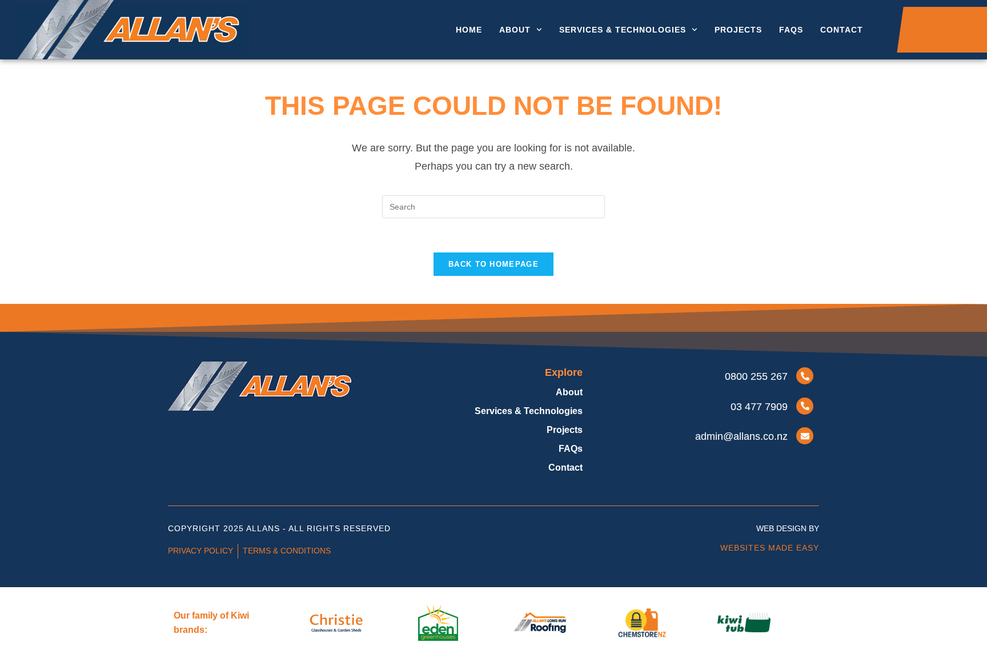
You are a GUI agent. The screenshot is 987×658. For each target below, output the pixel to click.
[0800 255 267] (804, 375)
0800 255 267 (756, 376)
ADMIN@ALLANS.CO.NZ (741, 436)
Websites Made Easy (769, 547)
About (515, 29)
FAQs (791, 29)
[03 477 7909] (804, 406)
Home (469, 29)
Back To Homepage (493, 264)
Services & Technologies (622, 29)
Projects (738, 29)
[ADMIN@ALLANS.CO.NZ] (804, 435)
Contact (841, 29)
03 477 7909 (759, 406)
